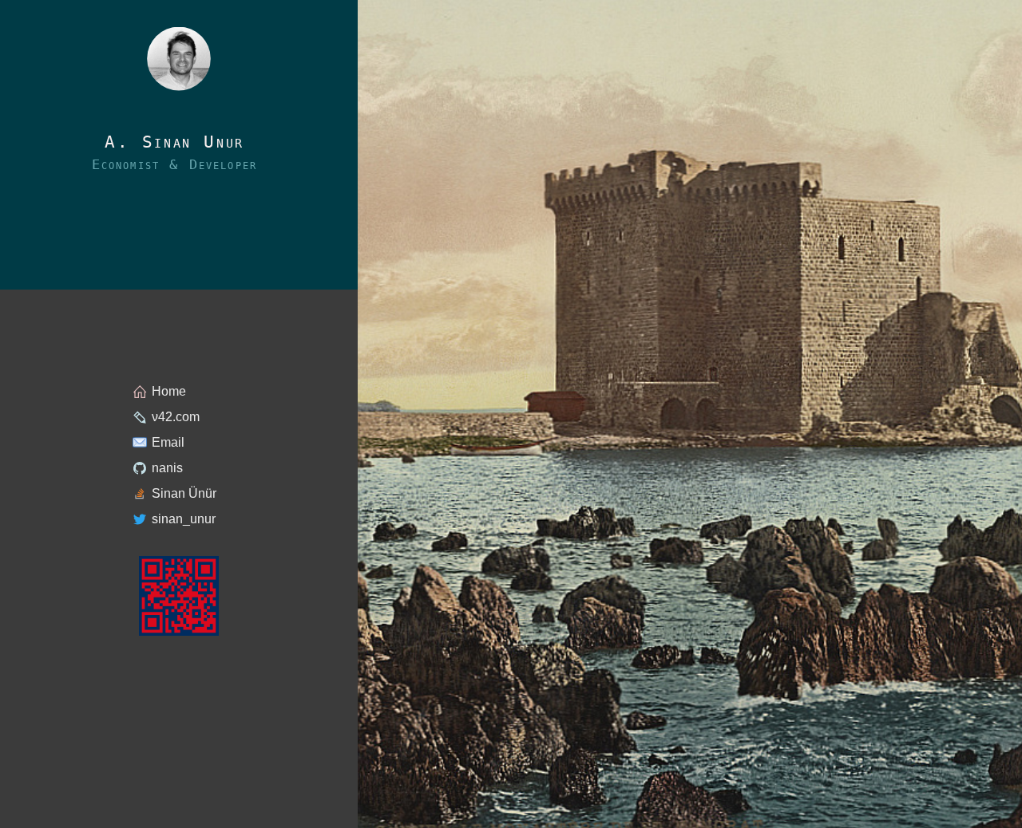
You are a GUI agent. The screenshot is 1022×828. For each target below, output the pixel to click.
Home (169, 391)
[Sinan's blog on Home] (179, 58)
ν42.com (176, 417)
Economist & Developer (175, 165)
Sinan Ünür (184, 493)
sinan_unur (184, 519)
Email (168, 442)
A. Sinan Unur (174, 142)
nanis (167, 468)
